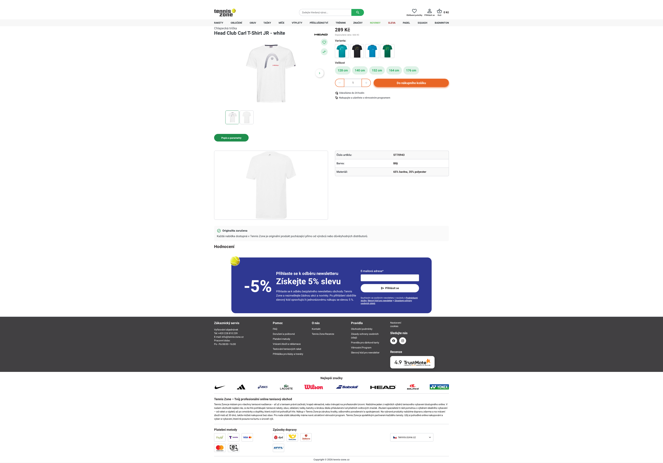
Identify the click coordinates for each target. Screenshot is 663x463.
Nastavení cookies (393, 324)
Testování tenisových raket (287, 349)
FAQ (275, 329)
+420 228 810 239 (236, 2)
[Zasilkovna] (306, 437)
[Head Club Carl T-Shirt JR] (357, 51)
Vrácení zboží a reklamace (287, 344)
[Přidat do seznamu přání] (324, 42)
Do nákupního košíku (411, 83)
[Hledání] (357, 12)
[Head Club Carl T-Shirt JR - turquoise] (342, 51)
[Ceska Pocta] (292, 437)
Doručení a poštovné (284, 334)
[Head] (321, 34)
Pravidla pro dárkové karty (365, 342)
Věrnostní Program (361, 347)
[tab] (231, 138)
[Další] (319, 73)
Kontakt (316, 329)
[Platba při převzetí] (233, 448)
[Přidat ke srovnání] (324, 51)
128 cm (343, 70)
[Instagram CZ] (402, 340)
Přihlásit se (392, 288)
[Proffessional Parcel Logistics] (278, 448)
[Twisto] (233, 437)
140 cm (360, 70)
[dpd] (278, 437)
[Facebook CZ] (393, 340)
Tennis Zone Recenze (323, 334)
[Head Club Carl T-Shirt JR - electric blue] (372, 51)
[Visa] (247, 437)
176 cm (411, 70)
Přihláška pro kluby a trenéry (288, 354)
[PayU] (219, 437)
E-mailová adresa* (372, 271)
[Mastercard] (219, 448)
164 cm (394, 70)
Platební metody (281, 339)
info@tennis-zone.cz (233, 336)
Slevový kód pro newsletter (380, 300)
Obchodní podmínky (361, 329)
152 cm (377, 70)
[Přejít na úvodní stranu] (225, 12)
